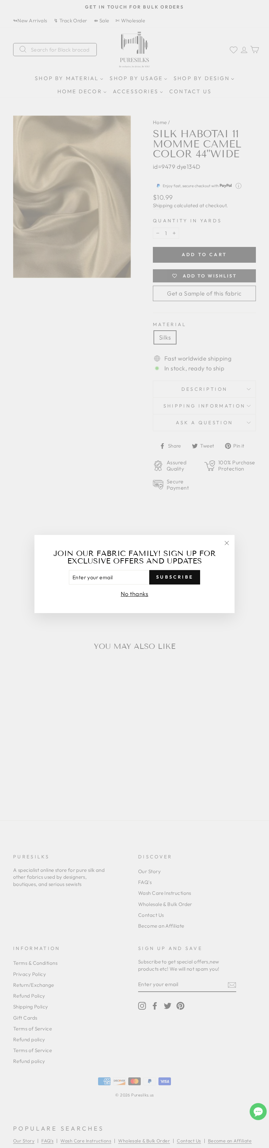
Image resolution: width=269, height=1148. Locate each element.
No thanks (134, 594)
